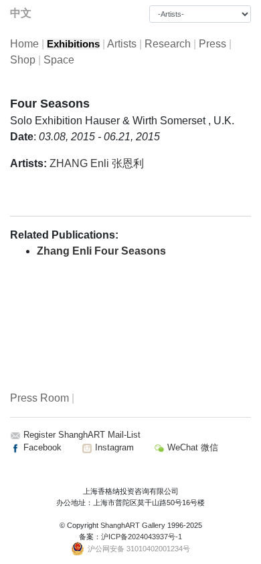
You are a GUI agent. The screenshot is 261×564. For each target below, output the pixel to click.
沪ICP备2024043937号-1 (141, 537)
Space (59, 59)
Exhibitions (73, 44)
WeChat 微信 (191, 447)
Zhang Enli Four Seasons (101, 251)
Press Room (39, 398)
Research (168, 43)
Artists (122, 43)
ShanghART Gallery (132, 525)
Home (24, 43)
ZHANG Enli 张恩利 (97, 163)
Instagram (113, 447)
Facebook (41, 447)
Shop (22, 59)
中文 (20, 13)
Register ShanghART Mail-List (82, 435)
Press (212, 43)
